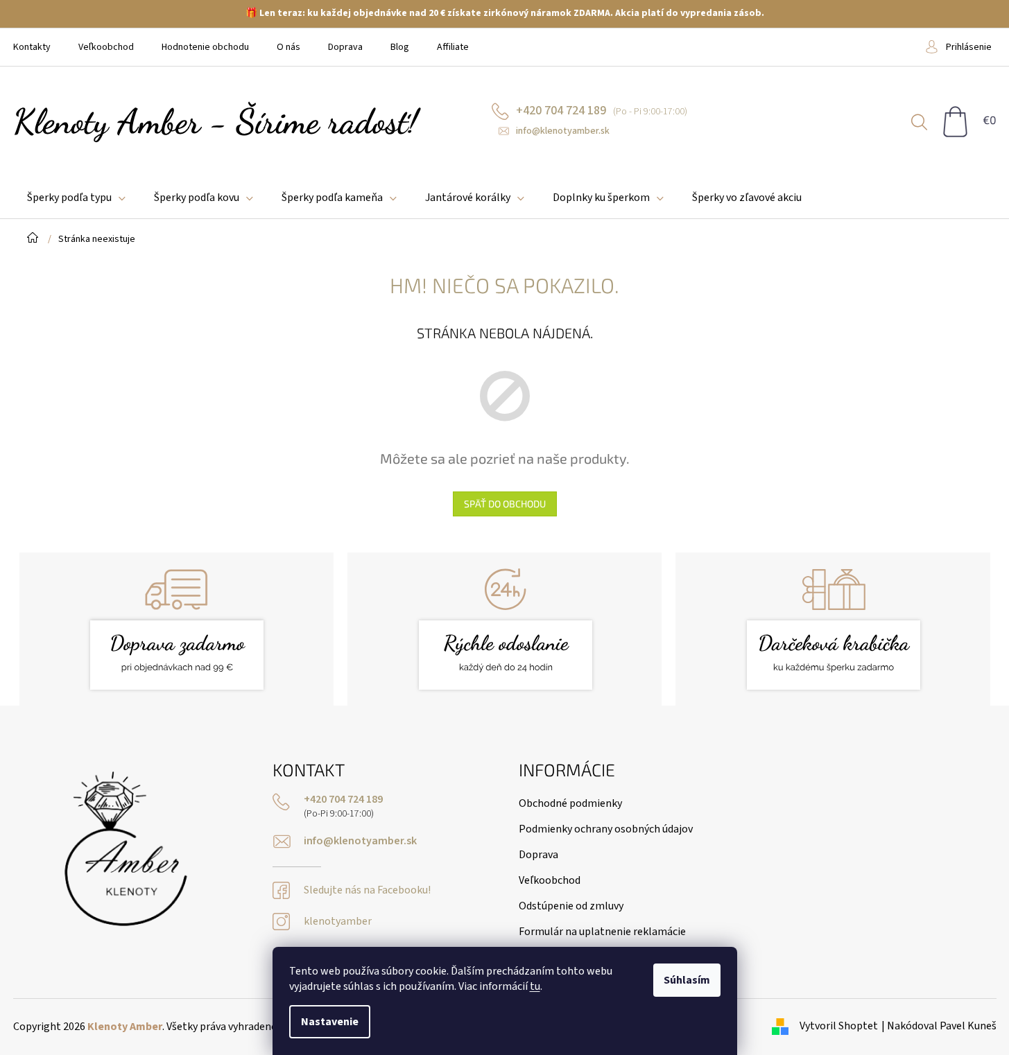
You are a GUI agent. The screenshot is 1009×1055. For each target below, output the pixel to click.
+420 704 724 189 (343, 799)
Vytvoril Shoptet (839, 1026)
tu (535, 986)
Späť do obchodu (505, 503)
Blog (399, 47)
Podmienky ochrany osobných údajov (606, 829)
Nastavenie (330, 1021)
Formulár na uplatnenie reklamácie (602, 931)
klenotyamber (338, 921)
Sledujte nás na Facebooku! (367, 890)
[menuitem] (76, 197)
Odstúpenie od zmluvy (571, 906)
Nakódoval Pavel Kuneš (942, 1026)
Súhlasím (687, 980)
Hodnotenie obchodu (205, 47)
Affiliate (453, 47)
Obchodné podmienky (570, 803)
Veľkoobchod (106, 47)
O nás (288, 47)
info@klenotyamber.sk (360, 841)
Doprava (345, 47)
